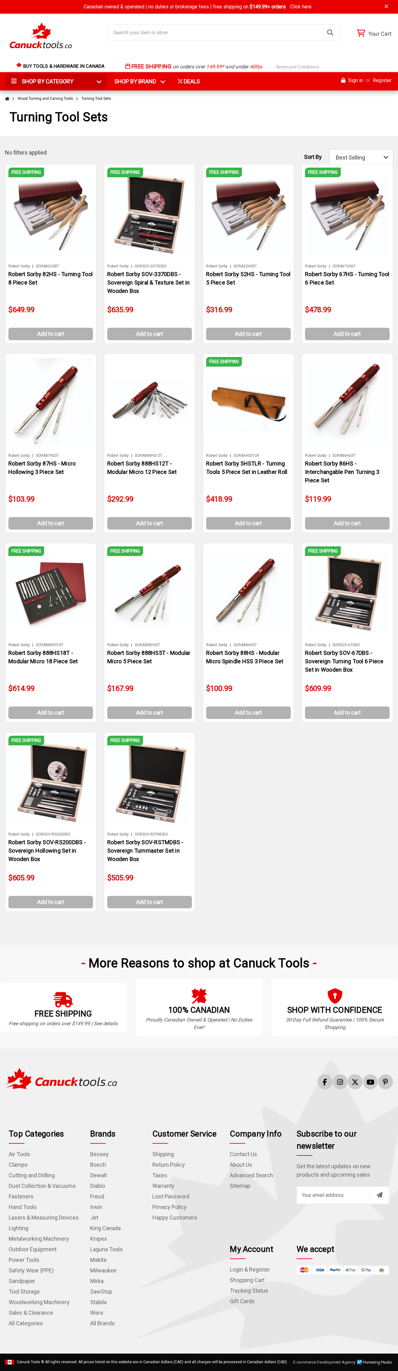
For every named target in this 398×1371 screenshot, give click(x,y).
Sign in (355, 80)
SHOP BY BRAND (139, 81)
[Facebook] (324, 1081)
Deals (191, 81)
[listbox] (361, 157)
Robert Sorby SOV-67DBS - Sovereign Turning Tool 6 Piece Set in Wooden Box (344, 661)
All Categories (26, 1323)
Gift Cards (242, 1301)
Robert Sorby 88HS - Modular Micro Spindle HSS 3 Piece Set (244, 657)
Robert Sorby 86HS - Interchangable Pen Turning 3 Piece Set (342, 472)
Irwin (96, 1207)
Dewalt (98, 1175)
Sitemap (240, 1186)
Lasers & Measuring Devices (44, 1217)
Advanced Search (251, 1175)
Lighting (18, 1228)
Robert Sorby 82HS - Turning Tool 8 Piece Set (50, 278)
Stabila (98, 1302)
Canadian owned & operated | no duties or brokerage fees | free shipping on (198, 7)
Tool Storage (24, 1291)
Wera (96, 1312)
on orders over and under (224, 67)
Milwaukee (103, 1270)
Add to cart (50, 334)
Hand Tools (23, 1207)
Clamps (18, 1164)
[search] (330, 33)
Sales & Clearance (31, 1312)
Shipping (163, 1154)
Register (382, 80)
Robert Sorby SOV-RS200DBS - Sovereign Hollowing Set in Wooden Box (47, 850)
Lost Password (170, 1196)
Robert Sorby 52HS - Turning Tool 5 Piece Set (248, 278)
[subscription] (379, 1195)
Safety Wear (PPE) (31, 1270)
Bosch (98, 1164)
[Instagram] (340, 1081)
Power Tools (24, 1260)
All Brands (102, 1323)
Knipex (98, 1238)
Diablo (97, 1186)
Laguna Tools (106, 1249)
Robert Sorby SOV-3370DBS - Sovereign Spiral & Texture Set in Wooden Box (148, 282)
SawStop (101, 1291)
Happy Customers (174, 1217)
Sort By (313, 157)
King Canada (105, 1228)
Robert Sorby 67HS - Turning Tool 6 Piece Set (347, 278)
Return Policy (168, 1164)
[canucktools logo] (61, 1078)
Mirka (97, 1281)
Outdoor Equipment (33, 1249)
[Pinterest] (385, 1081)
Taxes (159, 1175)
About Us (241, 1164)
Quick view (53, 213)
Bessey (99, 1154)
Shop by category (47, 81)
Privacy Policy (169, 1207)
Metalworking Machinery (39, 1238)
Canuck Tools (28, 1362)
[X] (355, 1081)
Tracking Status (249, 1290)
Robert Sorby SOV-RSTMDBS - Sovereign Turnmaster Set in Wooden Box (145, 850)
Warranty (163, 1186)
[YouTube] (370, 1081)
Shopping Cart (247, 1280)
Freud (97, 1196)
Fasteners (21, 1196)
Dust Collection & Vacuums (42, 1186)
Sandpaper (22, 1281)
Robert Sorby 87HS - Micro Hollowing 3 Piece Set (42, 467)
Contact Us (243, 1154)
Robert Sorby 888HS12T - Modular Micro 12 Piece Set (142, 467)
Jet (94, 1217)
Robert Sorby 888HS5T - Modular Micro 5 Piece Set (149, 657)
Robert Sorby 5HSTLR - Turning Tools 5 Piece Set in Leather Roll (246, 467)
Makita (98, 1260)
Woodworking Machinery (39, 1302)
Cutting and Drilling (32, 1175)
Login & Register (250, 1269)
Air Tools (19, 1154)
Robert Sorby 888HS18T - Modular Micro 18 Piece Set (43, 657)
